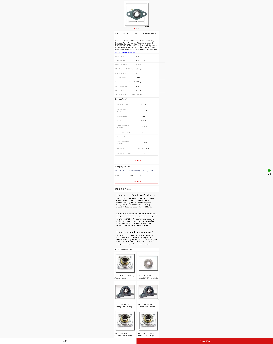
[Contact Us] (269, 172)
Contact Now (204, 341)
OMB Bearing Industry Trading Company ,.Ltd (134, 171)
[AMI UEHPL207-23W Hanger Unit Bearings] (148, 331)
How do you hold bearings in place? (134, 232)
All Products (68, 341)
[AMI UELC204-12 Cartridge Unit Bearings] (125, 331)
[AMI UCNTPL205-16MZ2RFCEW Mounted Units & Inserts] (148, 274)
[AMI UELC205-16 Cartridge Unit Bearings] (125, 302)
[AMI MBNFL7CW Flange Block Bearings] (125, 274)
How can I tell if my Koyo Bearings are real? (139, 195)
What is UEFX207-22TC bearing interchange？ (125, 52)
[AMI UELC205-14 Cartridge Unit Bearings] (148, 302)
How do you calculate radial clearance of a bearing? (142, 213)
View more (136, 160)
